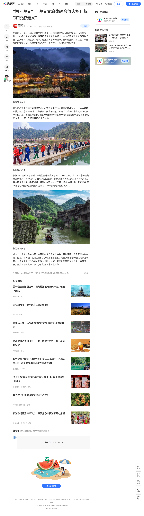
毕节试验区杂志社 (19, 405)
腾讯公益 (68, 499)
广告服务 (54, 499)
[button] (124, 19)
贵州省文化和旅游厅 (20, 387)
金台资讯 (16, 332)
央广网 (15, 314)
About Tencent (24, 499)
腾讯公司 (48, 509)
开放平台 (47, 499)
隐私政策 (40, 499)
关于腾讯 (16, 499)
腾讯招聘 (61, 499)
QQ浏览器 (75, 499)
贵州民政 (16, 369)
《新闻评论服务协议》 (43, 431)
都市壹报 (16, 296)
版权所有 (54, 509)
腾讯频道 (82, 499)
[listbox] (51, 352)
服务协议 (33, 499)
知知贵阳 (16, 351)
